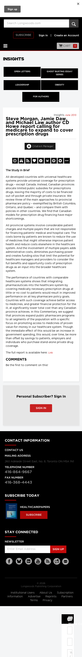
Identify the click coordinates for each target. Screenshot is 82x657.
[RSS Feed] (47, 561)
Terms (34, 600)
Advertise (34, 596)
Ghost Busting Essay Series (59, 73)
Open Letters (22, 72)
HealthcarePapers (35, 507)
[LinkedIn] (28, 561)
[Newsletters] (66, 561)
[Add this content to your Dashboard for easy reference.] (34, 161)
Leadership (22, 85)
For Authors (41, 97)
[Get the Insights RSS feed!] (28, 161)
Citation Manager (42, 146)
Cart (69, 46)
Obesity (59, 85)
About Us (46, 592)
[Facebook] (9, 561)
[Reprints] (15, 161)
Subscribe (23, 35)
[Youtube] (38, 561)
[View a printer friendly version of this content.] (21, 161)
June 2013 (70, 115)
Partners (67, 596)
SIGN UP (58, 549)
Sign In (41, 408)
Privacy (47, 600)
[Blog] (56, 563)
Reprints (51, 596)
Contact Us (14, 450)
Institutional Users (23, 592)
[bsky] (19, 561)
